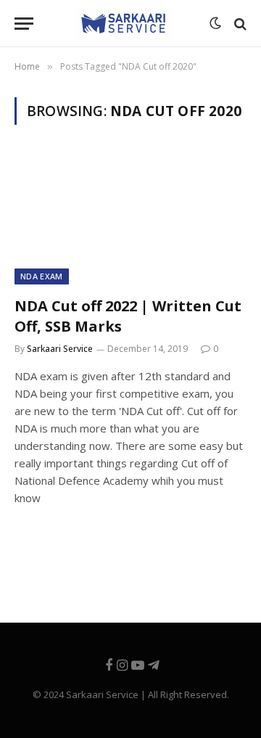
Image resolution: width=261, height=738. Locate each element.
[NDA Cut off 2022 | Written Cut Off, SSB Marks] (130, 219)
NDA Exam (41, 276)
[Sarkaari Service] (123, 23)
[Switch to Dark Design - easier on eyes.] (213, 23)
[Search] (238, 23)
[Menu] (23, 23)
